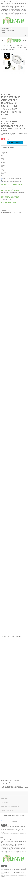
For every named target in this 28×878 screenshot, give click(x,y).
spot (2, 161)
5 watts (2, 169)
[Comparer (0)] (25, 35)
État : (2, 118)
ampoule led (4, 152)
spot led (3, 154)
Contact (3, 32)
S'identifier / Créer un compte (7, 30)
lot (1, 163)
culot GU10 (3, 172)
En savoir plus (6, 210)
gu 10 (2, 170)
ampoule (3, 165)
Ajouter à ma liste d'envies (7, 175)
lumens (2, 173)
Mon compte (4, 802)
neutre (2, 159)
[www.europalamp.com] (14, 40)
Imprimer (5, 147)
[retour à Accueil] (1, 46)
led (1, 155)
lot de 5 (3, 162)
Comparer (12, 147)
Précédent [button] (4, 62)
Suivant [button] (24, 62)
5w (1, 168)
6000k (2, 158)
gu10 (2, 166)
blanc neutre (4, 156)
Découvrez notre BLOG (6, 28)
